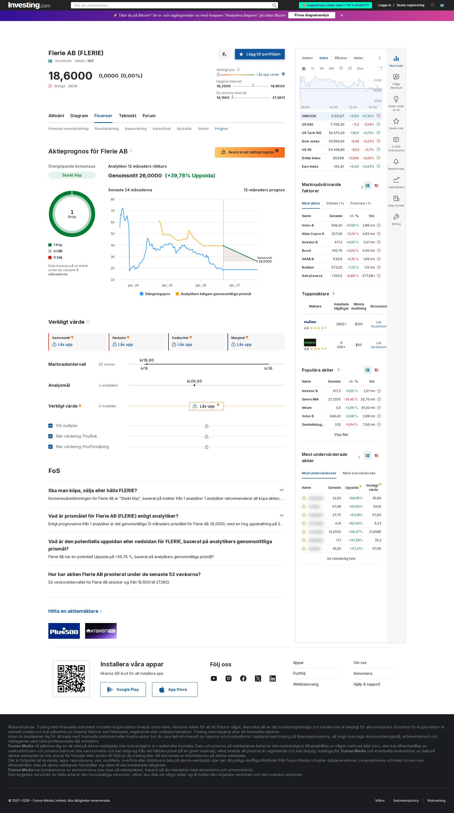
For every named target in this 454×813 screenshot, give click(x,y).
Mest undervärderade (319, 473)
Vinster (203, 129)
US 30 (306, 149)
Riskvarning (436, 800)
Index (323, 58)
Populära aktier (318, 369)
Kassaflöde (162, 129)
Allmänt (56, 115)
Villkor (380, 800)
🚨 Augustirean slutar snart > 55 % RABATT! (335, 5)
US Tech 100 (311, 133)
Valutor (307, 58)
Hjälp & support (367, 684)
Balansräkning (136, 129)
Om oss (360, 662)
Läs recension (378, 324)
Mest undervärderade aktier (324, 457)
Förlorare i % (360, 203)
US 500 (307, 124)
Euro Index (310, 166)
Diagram (79, 115)
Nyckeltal (184, 129)
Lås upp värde (268, 74)
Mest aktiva (311, 203)
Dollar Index (311, 158)
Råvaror (341, 58)
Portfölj (299, 673)
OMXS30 (309, 116)
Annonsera (363, 673)
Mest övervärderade (359, 473)
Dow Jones (310, 141)
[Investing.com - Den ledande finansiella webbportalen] (29, 5)
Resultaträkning (107, 129)
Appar (298, 662)
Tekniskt (127, 115)
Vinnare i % (335, 203)
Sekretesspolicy (406, 800)
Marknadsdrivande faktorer (321, 187)
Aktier (358, 58)
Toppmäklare (315, 293)
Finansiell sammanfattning (68, 129)
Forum (149, 115)
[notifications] (433, 4)
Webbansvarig (305, 684)
